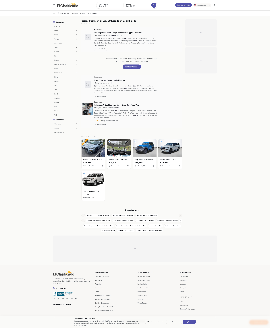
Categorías (183, 288)
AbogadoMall (142, 295)
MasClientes (142, 292)
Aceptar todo (189, 322)
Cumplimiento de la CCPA (104, 307)
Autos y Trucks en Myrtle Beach (98, 215)
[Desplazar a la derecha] (180, 215)
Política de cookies (102, 303)
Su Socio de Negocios (145, 288)
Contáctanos (184, 305)
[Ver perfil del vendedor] (84, 141)
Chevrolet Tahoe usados (145, 220)
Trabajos (98, 284)
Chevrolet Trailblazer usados (167, 220)
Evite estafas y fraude (103, 295)
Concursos (183, 280)
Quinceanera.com (144, 280)
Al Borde (141, 299)
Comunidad (184, 276)
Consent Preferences (187, 309)
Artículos (183, 284)
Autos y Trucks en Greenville (147, 215)
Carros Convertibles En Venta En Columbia (130, 226)
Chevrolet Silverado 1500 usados (98, 220)
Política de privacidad (102, 299)
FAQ (181, 301)
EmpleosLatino (143, 284)
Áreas (182, 292)
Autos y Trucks (79, 13)
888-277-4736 (62, 288)
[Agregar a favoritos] (102, 166)
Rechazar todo (174, 322)
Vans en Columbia (155, 226)
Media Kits (99, 280)
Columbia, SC (64, 13)
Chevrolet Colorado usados (123, 220)
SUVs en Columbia (108, 230)
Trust (97, 292)
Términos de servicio (102, 288)
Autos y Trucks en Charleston (123, 215)
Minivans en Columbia (125, 230)
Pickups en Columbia (172, 226)
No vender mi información (104, 311)
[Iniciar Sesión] (215, 5)
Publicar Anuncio (183, 5)
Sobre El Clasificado (102, 276)
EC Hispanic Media (144, 276)
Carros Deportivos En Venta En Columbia (98, 226)
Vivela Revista (142, 303)
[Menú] (54, 5)
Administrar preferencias (156, 322)
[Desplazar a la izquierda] (83, 215)
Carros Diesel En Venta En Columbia (149, 230)
